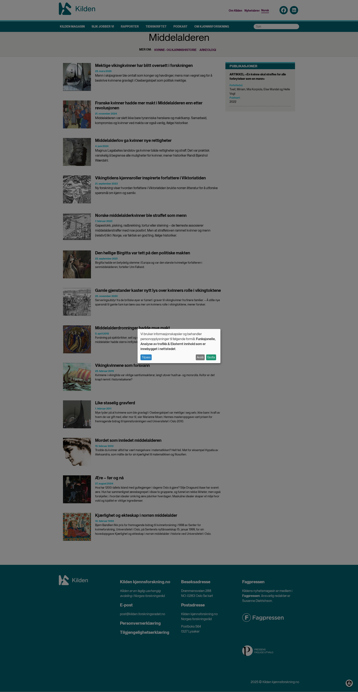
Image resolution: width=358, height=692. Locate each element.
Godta (211, 357)
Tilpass (146, 357)
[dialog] (179, 346)
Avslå (200, 357)
